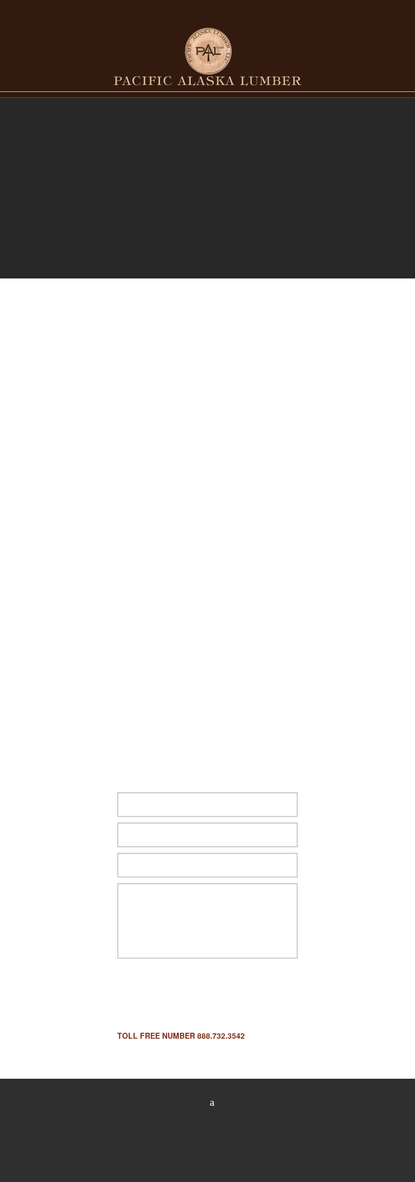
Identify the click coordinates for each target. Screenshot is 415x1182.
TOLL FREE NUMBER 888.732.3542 (181, 1035)
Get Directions (72, 722)
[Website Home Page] (207, 56)
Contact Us (208, 99)
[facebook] (208, 1102)
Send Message (173, 992)
